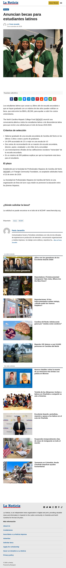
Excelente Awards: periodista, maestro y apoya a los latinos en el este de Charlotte (48, 416)
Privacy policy (8, 555)
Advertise (6, 538)
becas (15, 220)
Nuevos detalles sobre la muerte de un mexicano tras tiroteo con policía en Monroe (47, 371)
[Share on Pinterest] (37, 99)
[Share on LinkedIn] (33, 99)
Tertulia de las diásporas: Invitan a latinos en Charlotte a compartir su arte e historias (48, 394)
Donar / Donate (53, 3)
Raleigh (6, 9)
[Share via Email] (50, 99)
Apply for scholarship (11, 547)
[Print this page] (54, 99)
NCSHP (21, 220)
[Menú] (61, 3)
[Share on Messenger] (24, 99)
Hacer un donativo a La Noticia (14, 551)
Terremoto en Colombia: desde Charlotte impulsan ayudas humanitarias (46, 464)
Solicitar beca (8, 542)
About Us (6, 526)
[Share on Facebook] (11, 99)
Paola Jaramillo (14, 24)
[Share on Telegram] (28, 99)
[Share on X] (16, 99)
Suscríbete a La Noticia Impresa (15, 534)
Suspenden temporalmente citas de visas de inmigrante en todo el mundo (47, 441)
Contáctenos (8, 530)
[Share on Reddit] (41, 99)
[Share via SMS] (46, 99)
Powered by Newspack (9, 565)
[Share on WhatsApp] (20, 99)
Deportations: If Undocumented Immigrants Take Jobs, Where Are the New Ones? (47, 279)
